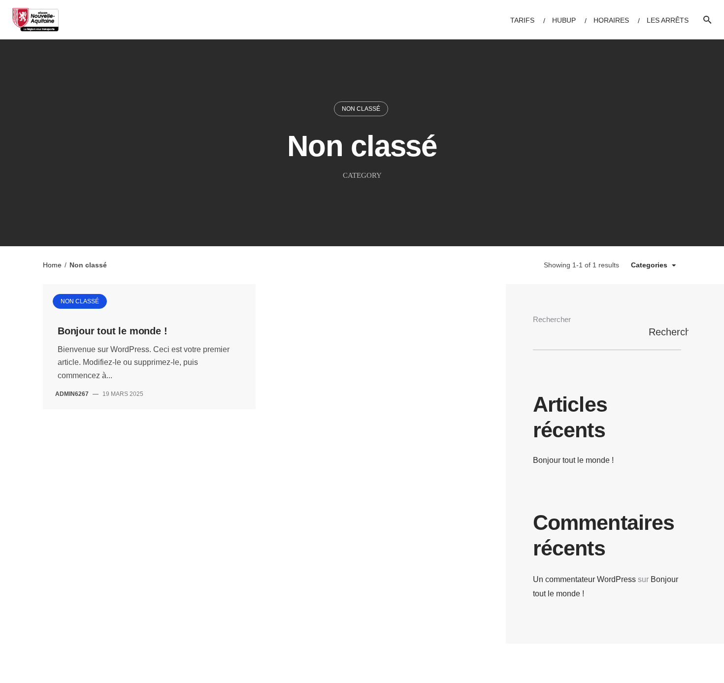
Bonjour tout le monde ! (112, 330)
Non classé (361, 108)
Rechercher (552, 319)
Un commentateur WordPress (584, 579)
